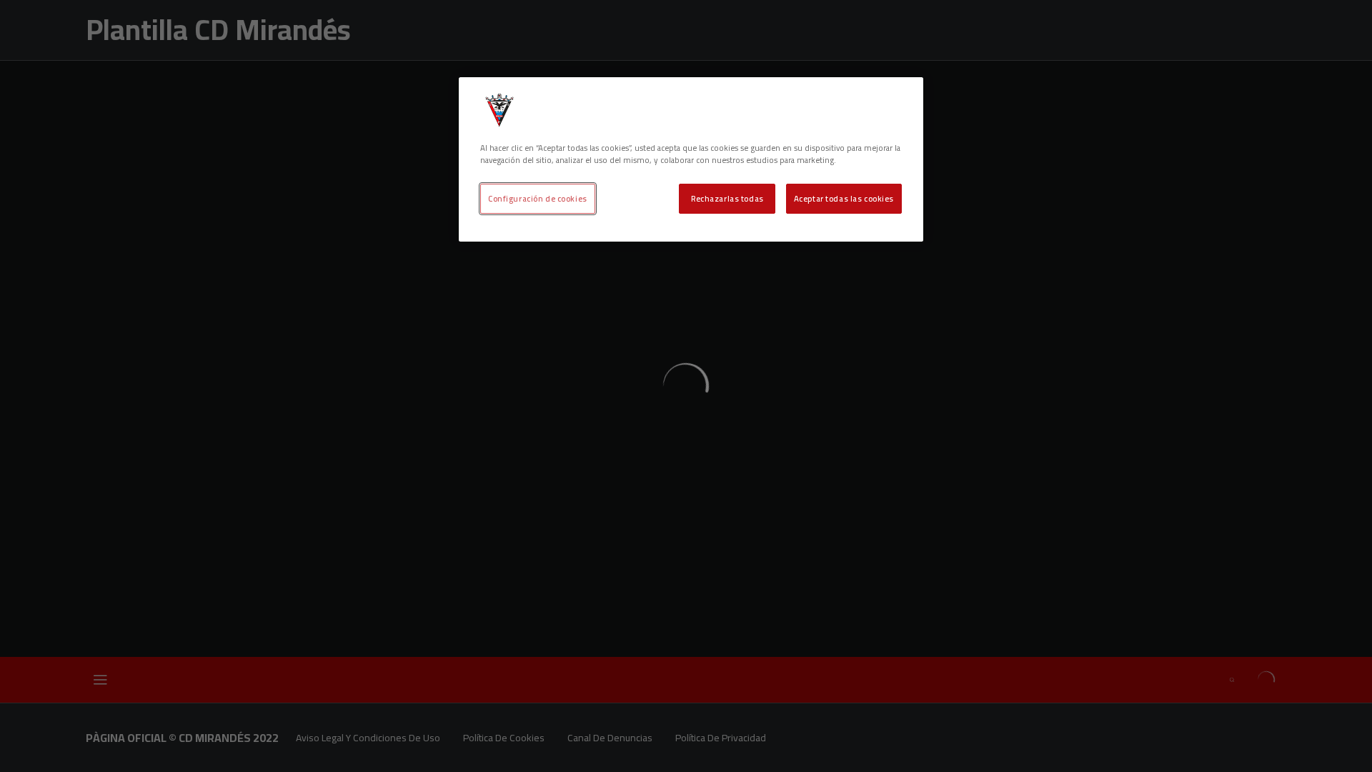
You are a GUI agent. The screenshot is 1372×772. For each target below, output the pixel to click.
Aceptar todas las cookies (844, 198)
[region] (691, 159)
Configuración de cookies (537, 198)
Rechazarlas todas (727, 198)
